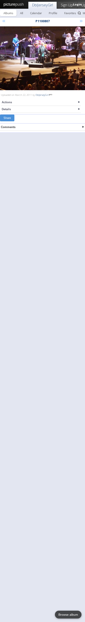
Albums (8, 13)
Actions (7, 102)
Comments (8, 127)
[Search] (79, 13)
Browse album (68, 614)
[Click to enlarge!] (42, 58)
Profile (53, 13)
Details (6, 109)
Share (7, 118)
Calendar (36, 13)
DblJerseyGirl (42, 4)
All (21, 13)
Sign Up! (67, 4)
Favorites (70, 13)
